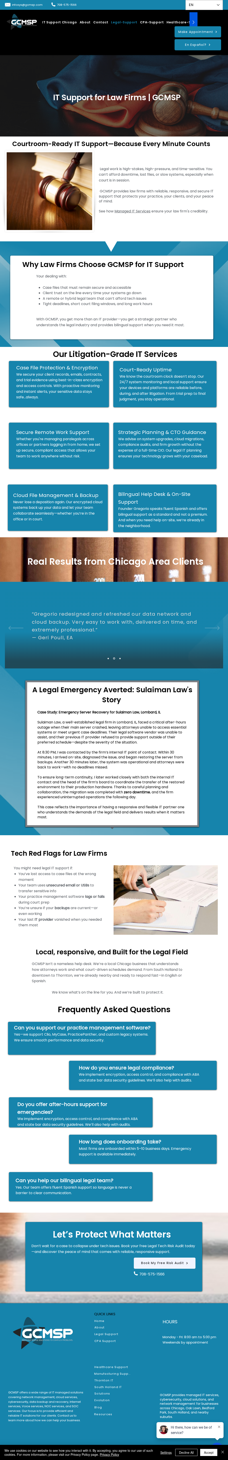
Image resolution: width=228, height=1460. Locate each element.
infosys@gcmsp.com (27, 5)
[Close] (222, 1452)
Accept (209, 1452)
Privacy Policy (109, 1454)
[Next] (212, 628)
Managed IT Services (132, 211)
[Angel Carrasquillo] (120, 658)
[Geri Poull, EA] (108, 658)
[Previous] (15, 628)
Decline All (186, 1452)
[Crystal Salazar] (114, 659)
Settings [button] (166, 1452)
